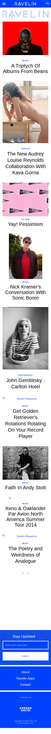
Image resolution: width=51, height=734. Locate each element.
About (25, 672)
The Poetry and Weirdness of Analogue (25, 555)
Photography (25, 375)
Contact (25, 684)
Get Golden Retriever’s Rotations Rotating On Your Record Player (25, 423)
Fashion (25, 148)
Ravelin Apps (25, 678)
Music (25, 60)
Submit (25, 656)
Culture (25, 219)
